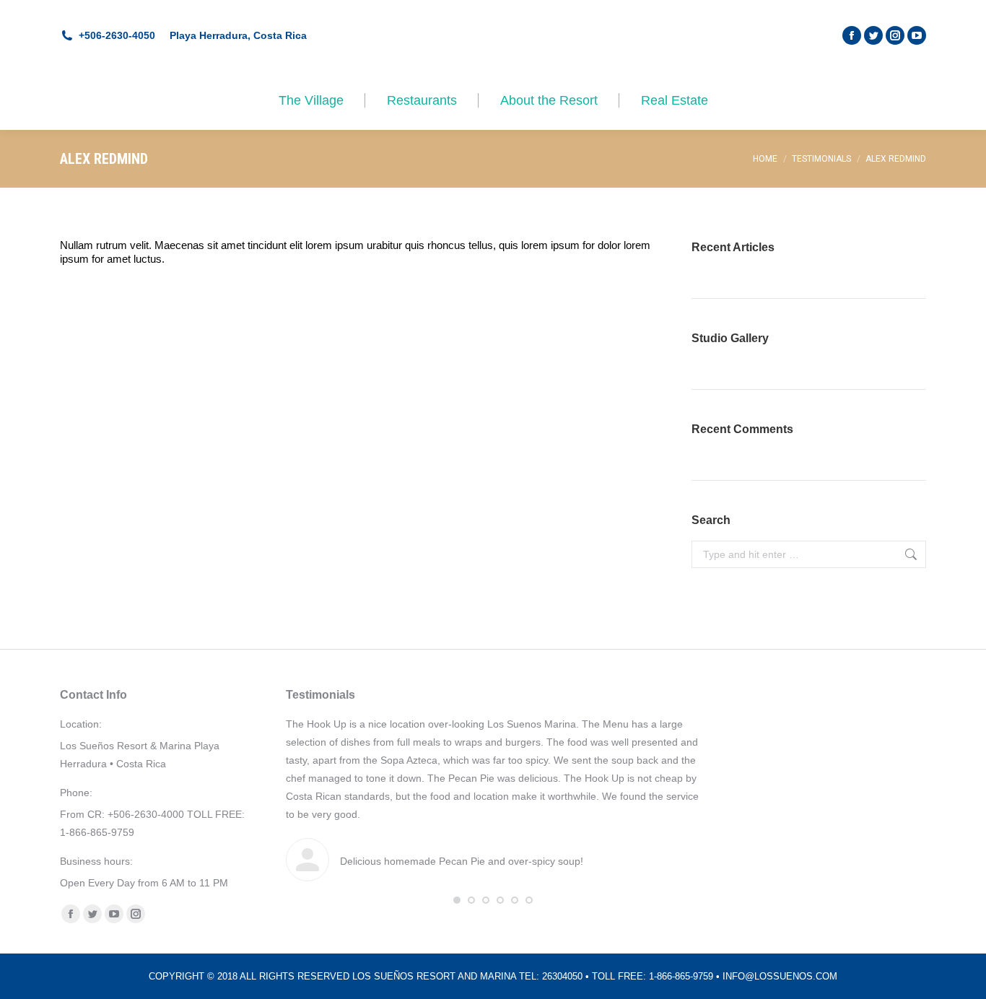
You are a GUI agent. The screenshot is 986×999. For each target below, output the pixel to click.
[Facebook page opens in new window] (851, 35)
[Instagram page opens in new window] (895, 35)
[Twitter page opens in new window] (873, 35)
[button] (457, 900)
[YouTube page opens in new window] (916, 35)
